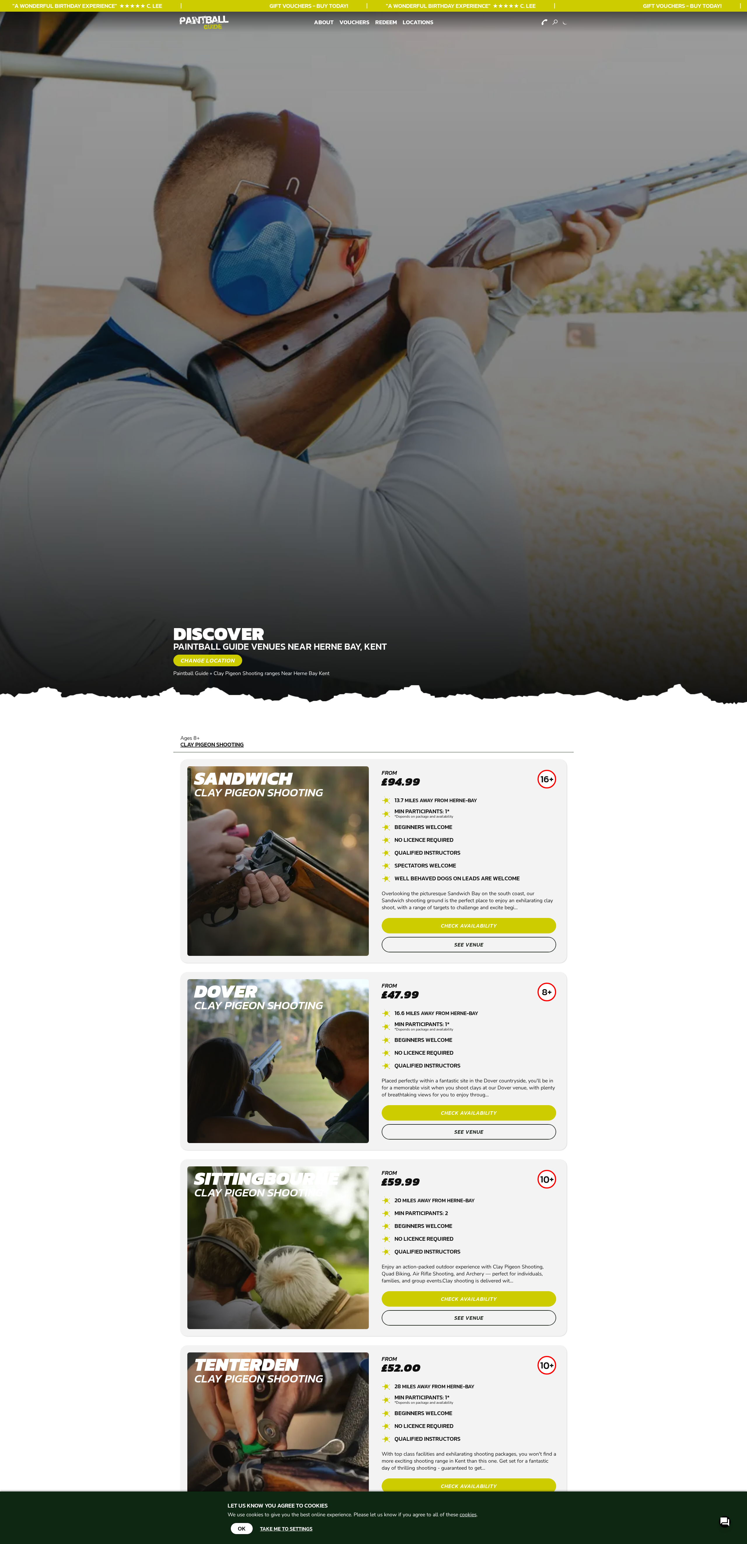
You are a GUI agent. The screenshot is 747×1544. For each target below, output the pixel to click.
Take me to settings (286, 1529)
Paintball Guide (190, 673)
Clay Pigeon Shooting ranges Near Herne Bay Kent (271, 673)
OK (242, 1528)
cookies (468, 1514)
